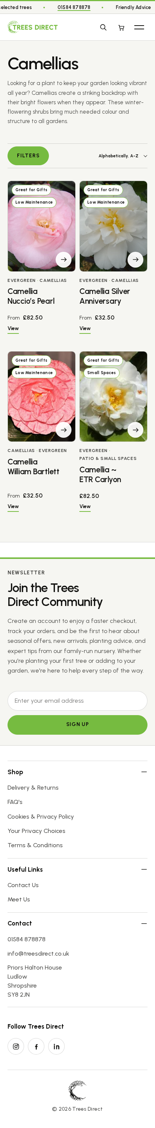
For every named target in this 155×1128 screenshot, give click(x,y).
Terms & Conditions (35, 845)
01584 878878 (74, 7)
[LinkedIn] (56, 1046)
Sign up (77, 724)
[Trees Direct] (33, 27)
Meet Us (19, 899)
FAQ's (15, 801)
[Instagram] (16, 1046)
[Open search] (103, 27)
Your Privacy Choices (36, 830)
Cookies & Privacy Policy (41, 816)
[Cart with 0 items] (121, 27)
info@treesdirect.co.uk (38, 953)
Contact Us (23, 885)
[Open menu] (139, 27)
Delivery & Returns (33, 787)
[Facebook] (36, 1046)
